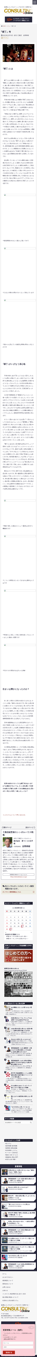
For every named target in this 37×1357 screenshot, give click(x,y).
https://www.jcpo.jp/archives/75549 (15, 970)
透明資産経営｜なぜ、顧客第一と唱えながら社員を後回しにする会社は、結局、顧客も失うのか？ (21, 1050)
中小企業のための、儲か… (17, 936)
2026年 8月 (18, 908)
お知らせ (5, 1290)
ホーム (4, 1274)
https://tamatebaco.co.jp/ (18, 877)
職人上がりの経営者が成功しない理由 (21, 1097)
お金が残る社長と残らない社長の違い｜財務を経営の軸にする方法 (21, 1029)
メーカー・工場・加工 (12, 1152)
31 (11, 929)
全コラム (8, 1143)
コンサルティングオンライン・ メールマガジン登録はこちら (21, 19)
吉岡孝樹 (26, 35)
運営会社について (7, 1284)
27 (22, 926)
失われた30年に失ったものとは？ (21, 1039)
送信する (9, 1352)
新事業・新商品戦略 (11, 1148)
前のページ (7, 827)
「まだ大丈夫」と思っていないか (20, 1107)
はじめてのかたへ (7, 1277)
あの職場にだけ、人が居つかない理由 (21, 1008)
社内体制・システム (11, 1150)
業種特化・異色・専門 (12, 1157)
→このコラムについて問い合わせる (14, 815)
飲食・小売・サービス (12, 1155)
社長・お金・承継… (11, 1159)
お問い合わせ (6, 1287)
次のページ (30, 827)
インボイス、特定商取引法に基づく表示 (14, 1294)
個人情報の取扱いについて (10, 1297)
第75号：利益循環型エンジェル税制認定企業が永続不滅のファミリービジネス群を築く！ (21, 1075)
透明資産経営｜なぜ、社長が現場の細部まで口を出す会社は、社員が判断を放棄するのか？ (21, 1062)
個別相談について (7, 1280)
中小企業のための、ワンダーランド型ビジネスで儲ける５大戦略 (21, 1086)
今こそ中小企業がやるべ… (17, 938)
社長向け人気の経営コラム (10, 1300)
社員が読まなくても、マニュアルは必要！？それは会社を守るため (21, 1019)
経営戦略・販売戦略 (11, 1146)
